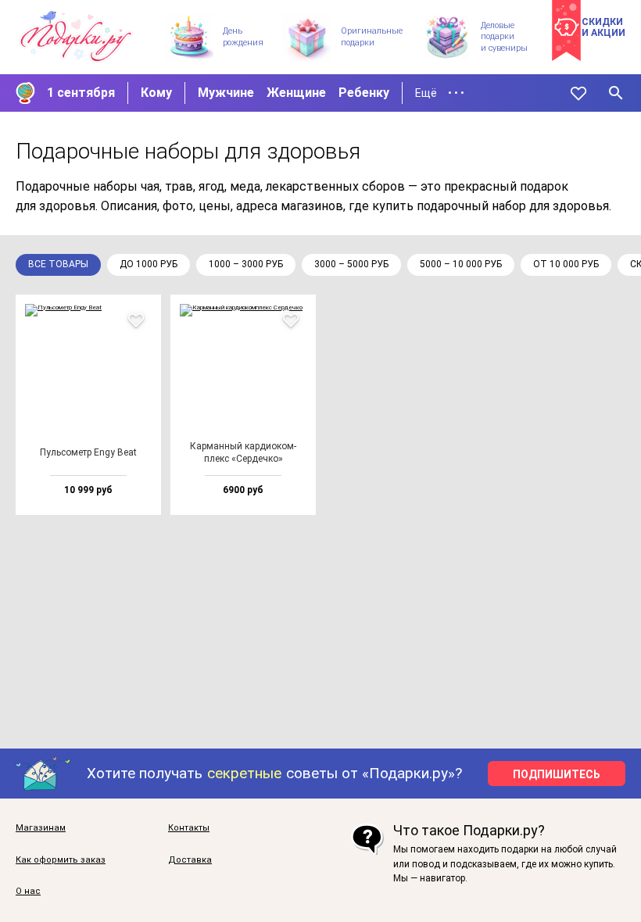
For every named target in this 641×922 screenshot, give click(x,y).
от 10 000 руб (566, 264)
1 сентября (81, 92)
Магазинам (41, 828)
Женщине (296, 92)
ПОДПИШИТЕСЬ (556, 774)
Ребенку (363, 92)
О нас (28, 891)
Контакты (188, 828)
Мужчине (226, 92)
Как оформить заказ (61, 860)
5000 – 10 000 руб (461, 264)
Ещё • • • (439, 93)
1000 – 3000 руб (246, 264)
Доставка (190, 860)
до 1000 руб (148, 264)
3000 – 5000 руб (351, 264)
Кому (156, 92)
